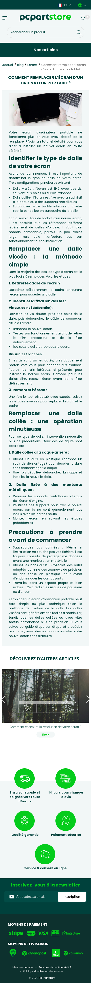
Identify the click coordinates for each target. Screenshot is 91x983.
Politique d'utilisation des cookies (43, 971)
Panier (80, 17)
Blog (20, 65)
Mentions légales (22, 967)
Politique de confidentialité (55, 967)
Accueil (7, 65)
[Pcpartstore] (45, 18)
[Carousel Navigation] (45, 699)
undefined (3, 699)
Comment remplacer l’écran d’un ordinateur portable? (63, 67)
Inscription (72, 897)
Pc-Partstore (47, 978)
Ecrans (32, 65)
